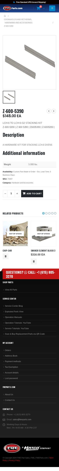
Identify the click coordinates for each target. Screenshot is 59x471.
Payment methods (13, 361)
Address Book (11, 356)
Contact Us (10, 400)
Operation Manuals (13, 317)
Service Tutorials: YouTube (17, 328)
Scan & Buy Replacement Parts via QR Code (25, 334)
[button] (43, 213)
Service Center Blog (14, 306)
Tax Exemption (11, 367)
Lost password (11, 378)
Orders (8, 350)
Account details (12, 373)
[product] (43, 233)
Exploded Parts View (14, 311)
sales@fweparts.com (22, 419)
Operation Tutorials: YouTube (18, 323)
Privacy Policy (14, 460)
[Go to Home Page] (5, 16)
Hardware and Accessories (22, 183)
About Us (9, 394)
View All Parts (11, 290)
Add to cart (34, 193)
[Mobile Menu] (52, 8)
